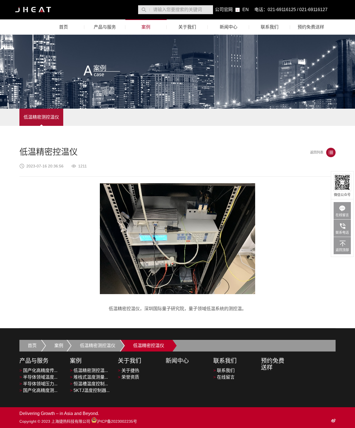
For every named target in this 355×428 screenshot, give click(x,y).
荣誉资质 (128, 377)
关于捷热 (128, 370)
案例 (145, 27)
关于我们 (187, 27)
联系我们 (269, 27)
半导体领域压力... (38, 383)
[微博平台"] (333, 420)
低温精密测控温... (89, 370)
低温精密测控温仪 (41, 117)
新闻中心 (228, 27)
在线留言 (224, 377)
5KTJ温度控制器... (90, 390)
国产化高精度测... (38, 390)
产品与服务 (105, 27)
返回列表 (316, 152)
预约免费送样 (311, 27)
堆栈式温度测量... (89, 377)
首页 (63, 27)
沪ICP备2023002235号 (117, 421)
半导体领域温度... (38, 377)
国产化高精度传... (38, 370)
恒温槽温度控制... (89, 383)
